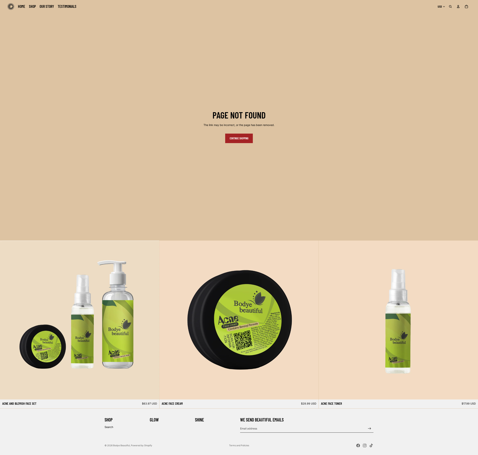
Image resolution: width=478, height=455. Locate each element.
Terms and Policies (239, 445)
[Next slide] (472, 320)
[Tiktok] (371, 445)
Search (109, 427)
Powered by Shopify (141, 445)
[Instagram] (364, 445)
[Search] (450, 6)
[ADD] (153, 393)
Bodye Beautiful (121, 445)
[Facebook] (358, 445)
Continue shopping (239, 138)
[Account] (458, 6)
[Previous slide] (324, 320)
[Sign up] (369, 428)
